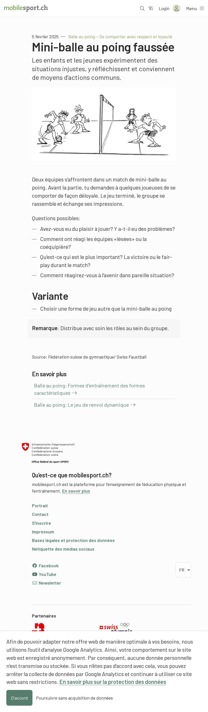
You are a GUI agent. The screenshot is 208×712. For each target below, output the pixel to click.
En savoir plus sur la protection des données (112, 681)
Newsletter (49, 583)
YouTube (47, 574)
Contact (40, 514)
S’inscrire (41, 523)
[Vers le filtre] (151, 8)
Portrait (40, 505)
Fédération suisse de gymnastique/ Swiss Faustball (97, 357)
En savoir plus (76, 491)
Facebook (48, 565)
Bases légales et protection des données (73, 540)
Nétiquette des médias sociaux (63, 549)
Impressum (43, 531)
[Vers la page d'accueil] (26, 8)
